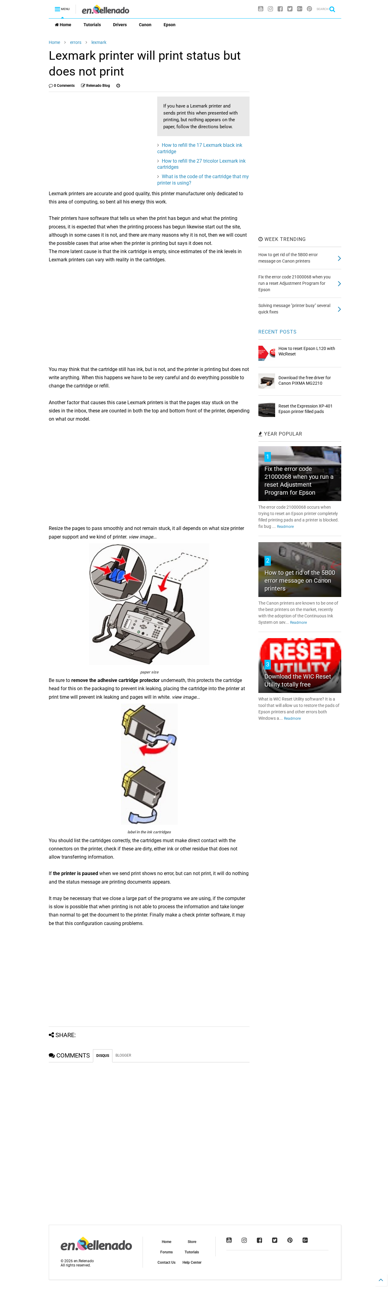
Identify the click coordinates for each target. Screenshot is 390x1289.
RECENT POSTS (277, 332)
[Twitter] (289, 9)
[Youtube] (260, 9)
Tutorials (92, 24)
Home (65, 24)
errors (75, 42)
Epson (170, 24)
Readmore (285, 526)
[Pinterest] (309, 9)
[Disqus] (149, 1138)
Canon (145, 24)
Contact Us (167, 1262)
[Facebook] (280, 9)
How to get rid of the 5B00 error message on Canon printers (299, 580)
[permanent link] (118, 86)
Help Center (192, 1262)
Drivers (120, 24)
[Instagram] (270, 9)
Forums (166, 1252)
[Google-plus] (299, 9)
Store (192, 1242)
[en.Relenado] (105, 11)
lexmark (98, 42)
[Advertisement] (100, 139)
